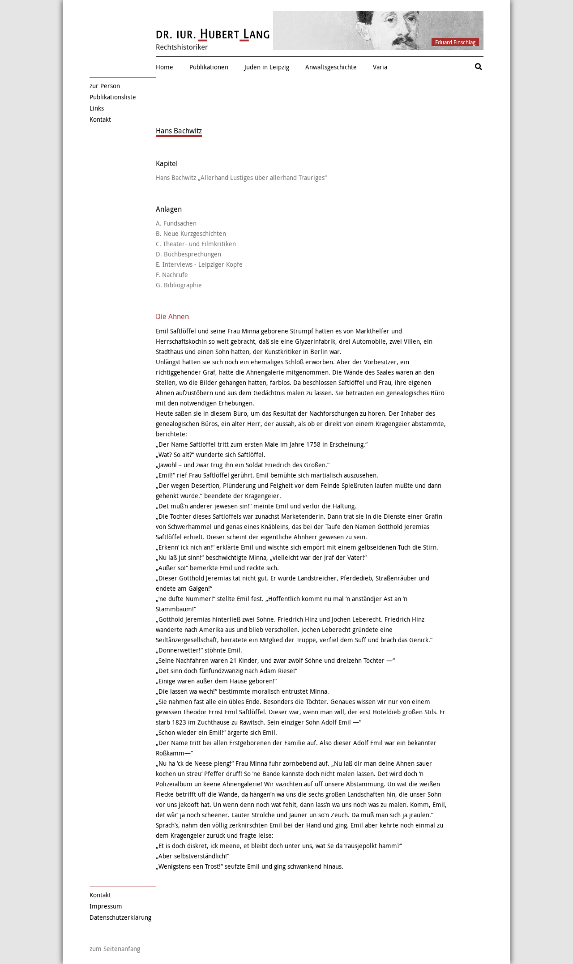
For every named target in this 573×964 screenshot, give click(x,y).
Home (164, 67)
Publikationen (208, 67)
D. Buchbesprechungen (188, 254)
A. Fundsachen (176, 223)
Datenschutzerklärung (120, 917)
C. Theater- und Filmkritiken (196, 243)
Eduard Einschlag (455, 42)
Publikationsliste (113, 97)
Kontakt (100, 119)
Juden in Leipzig (266, 67)
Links (97, 108)
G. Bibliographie (179, 285)
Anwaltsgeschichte (331, 67)
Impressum (106, 906)
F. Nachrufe (172, 274)
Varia (380, 67)
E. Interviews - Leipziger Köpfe (199, 264)
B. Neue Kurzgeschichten (191, 233)
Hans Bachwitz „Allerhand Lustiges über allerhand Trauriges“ (241, 177)
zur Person (105, 85)
